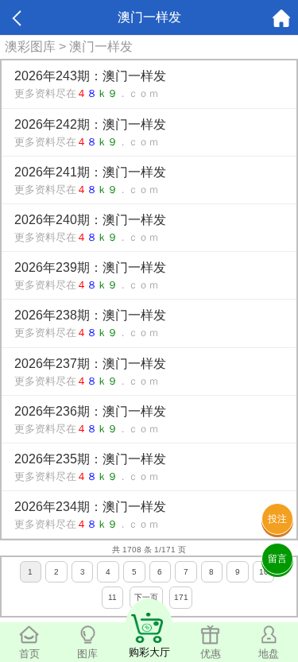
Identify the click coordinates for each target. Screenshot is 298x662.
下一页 (146, 597)
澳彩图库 (30, 46)
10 (264, 571)
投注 (277, 519)
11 (112, 597)
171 (181, 597)
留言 (277, 558)
